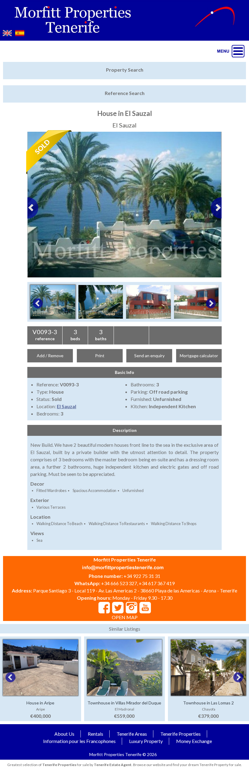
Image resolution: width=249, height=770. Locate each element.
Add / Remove (50, 355)
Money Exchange (194, 741)
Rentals (95, 734)
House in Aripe (40, 702)
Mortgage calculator (199, 355)
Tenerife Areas (132, 734)
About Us (64, 734)
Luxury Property (146, 741)
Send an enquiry (149, 355)
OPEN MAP (125, 617)
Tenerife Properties (180, 734)
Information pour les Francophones (79, 741)
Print (99, 355)
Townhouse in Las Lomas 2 (208, 702)
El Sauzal (66, 406)
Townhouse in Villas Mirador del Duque (124, 702)
